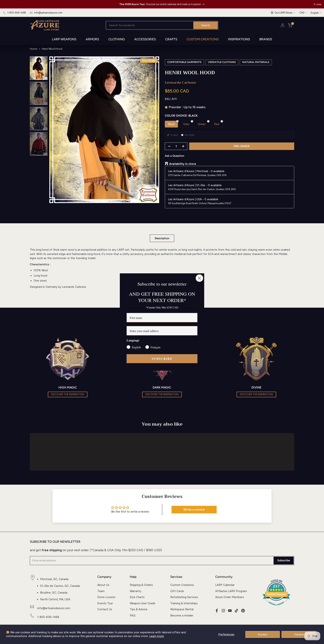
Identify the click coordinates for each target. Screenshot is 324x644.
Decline (299, 634)
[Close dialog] (199, 278)
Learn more (156, 636)
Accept (262, 634)
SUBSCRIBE (162, 358)
